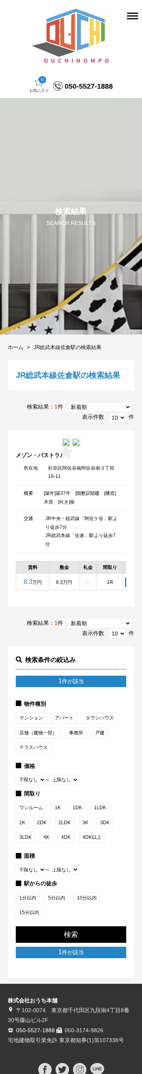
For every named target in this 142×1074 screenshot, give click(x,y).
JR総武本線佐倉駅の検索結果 (67, 347)
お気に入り (39, 85)
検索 (71, 934)
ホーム (15, 347)
